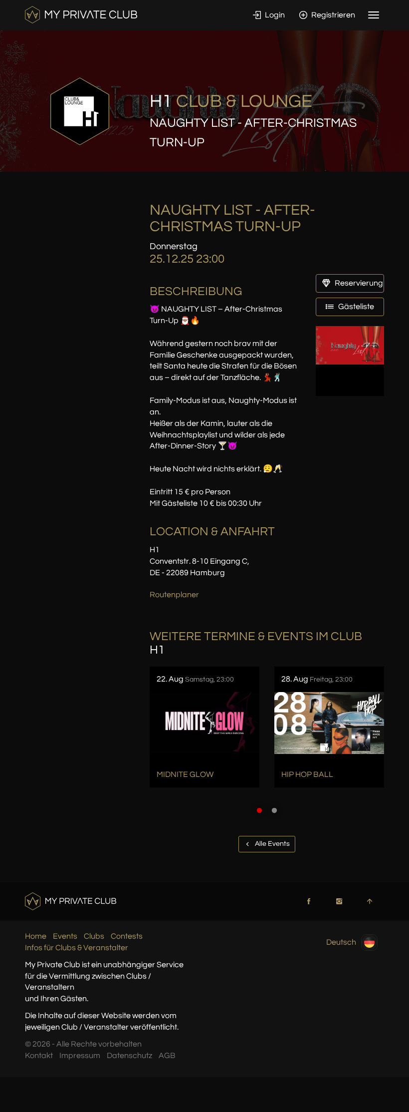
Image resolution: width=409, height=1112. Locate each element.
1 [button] (259, 810)
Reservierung (358, 283)
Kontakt (39, 1056)
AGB (167, 1056)
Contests (127, 936)
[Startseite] (81, 14)
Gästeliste (355, 307)
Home (35, 936)
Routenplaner (174, 595)
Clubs (94, 936)
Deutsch (341, 942)
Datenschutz (129, 1056)
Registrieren (332, 15)
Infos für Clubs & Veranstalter (76, 948)
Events (65, 936)
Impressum (79, 1056)
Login (274, 15)
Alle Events (271, 843)
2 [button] (274, 810)
